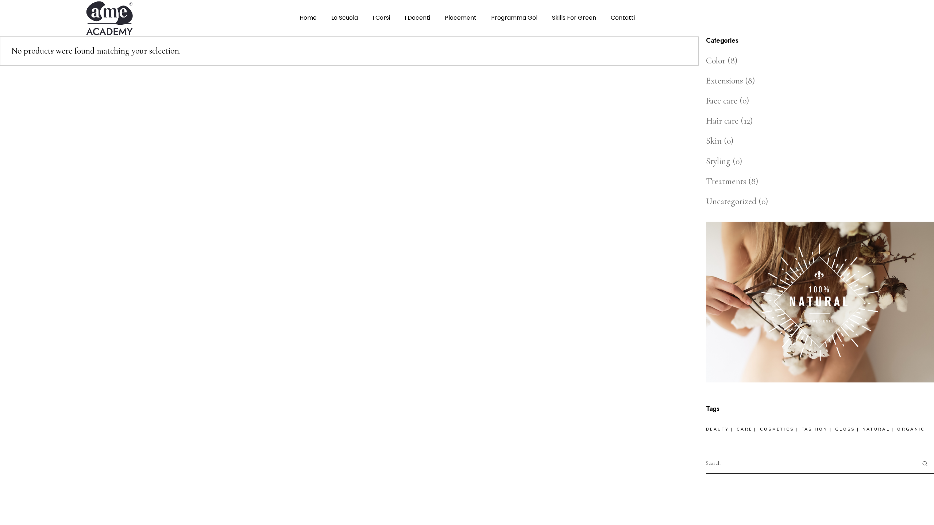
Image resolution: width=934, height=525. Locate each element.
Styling (718, 161)
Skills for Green (574, 17)
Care (744, 429)
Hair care (722, 121)
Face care (721, 101)
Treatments (726, 181)
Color (715, 60)
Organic (911, 429)
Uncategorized (731, 201)
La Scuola (344, 17)
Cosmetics (777, 429)
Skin (714, 141)
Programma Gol (514, 17)
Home (308, 17)
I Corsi (381, 17)
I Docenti (417, 17)
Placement (460, 17)
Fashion (815, 429)
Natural (876, 429)
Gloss (845, 429)
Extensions (724, 80)
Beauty (717, 429)
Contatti (623, 17)
